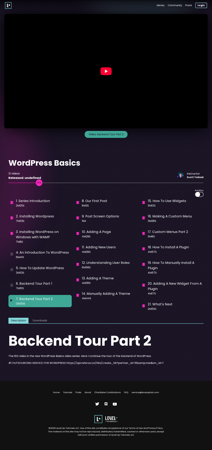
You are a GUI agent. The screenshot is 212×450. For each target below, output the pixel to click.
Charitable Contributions (107, 392)
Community (175, 5)
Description (18, 320)
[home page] (106, 422)
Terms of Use (136, 428)
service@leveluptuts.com (145, 392)
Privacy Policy (155, 428)
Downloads (40, 320)
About (88, 392)
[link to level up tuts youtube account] (114, 405)
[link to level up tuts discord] (106, 405)
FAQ (126, 392)
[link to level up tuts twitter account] (97, 405)
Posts (188, 5)
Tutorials (67, 392)
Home (56, 392)
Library (160, 5)
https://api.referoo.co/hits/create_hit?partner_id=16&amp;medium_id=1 (114, 363)
